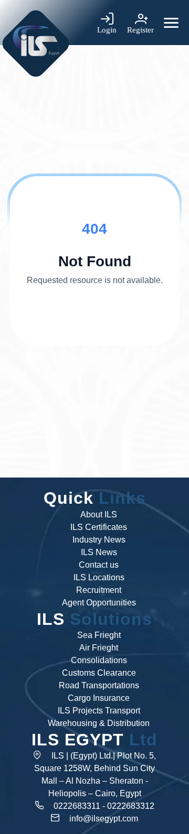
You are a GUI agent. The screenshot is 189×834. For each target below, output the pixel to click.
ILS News (99, 552)
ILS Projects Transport (99, 710)
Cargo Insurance (99, 698)
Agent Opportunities (99, 602)
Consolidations (99, 660)
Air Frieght (98, 647)
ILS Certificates (98, 527)
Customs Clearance (99, 672)
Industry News (98, 539)
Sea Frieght (99, 635)
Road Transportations (99, 685)
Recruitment (98, 590)
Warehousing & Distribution (99, 723)
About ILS (98, 514)
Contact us (99, 564)
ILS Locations (99, 577)
